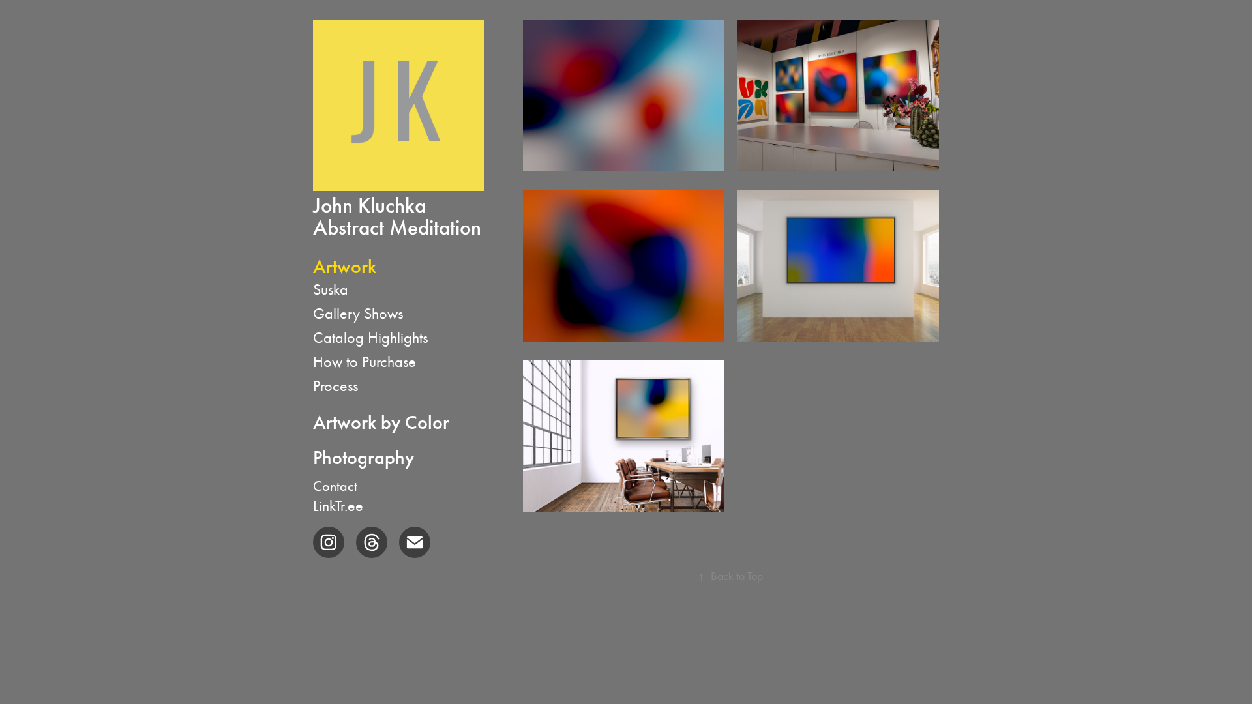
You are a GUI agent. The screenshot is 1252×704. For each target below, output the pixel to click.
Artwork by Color (381, 422)
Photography (363, 457)
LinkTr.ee (338, 506)
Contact (335, 486)
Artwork (344, 266)
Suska (330, 289)
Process (335, 386)
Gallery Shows (358, 313)
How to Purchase (364, 362)
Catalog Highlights (370, 338)
